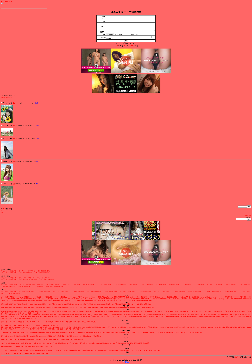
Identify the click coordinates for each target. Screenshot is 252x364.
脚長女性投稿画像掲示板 (74, 327)
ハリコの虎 (193, 299)
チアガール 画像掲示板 (7, 343)
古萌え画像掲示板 (12, 311)
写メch (17, 339)
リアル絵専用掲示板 (74, 314)
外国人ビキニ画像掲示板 (47, 279)
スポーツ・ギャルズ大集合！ (71, 343)
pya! (63, 300)
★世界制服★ (147, 304)
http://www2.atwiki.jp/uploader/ (197, 316)
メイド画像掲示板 (199, 284)
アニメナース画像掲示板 (194, 291)
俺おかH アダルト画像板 (137, 297)
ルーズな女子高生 (50, 304)
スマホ (130, 46)
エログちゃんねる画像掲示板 (134, 300)
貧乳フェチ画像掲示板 (7, 327)
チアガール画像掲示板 (146, 284)
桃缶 (81, 314)
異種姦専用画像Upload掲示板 (214, 316)
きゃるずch (30, 304)
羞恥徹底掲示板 (138, 343)
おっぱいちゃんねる (202, 299)
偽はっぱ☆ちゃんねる (106, 311)
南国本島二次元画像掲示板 (121, 311)
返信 (14, 103)
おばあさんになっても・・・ (71, 307)
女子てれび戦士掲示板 (146, 350)
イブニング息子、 (78, 297)
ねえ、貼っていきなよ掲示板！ (51, 299)
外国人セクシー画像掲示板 (26, 278)
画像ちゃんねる (213, 299)
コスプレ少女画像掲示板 (21, 343)
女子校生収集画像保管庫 (8, 304)
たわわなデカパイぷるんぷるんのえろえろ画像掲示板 (29, 327)
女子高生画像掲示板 (119, 304)
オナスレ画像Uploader (105, 314)
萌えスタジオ (171, 314)
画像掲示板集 (28, 354)
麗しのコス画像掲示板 (99, 343)
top (2, 212)
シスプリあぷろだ (228, 316)
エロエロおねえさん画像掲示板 (71, 284)
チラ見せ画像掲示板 (244, 284)
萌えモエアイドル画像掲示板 (9, 284)
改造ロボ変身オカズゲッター (41, 311)
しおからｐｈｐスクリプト (225, 299)
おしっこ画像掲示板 (120, 327)
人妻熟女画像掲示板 (6, 307)
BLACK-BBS (221, 297)
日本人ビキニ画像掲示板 (42, 272)
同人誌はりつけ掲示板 (72, 316)
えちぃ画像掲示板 (100, 299)
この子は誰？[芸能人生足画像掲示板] (117, 350)
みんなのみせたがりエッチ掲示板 (18, 300)
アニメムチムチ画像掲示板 (60, 291)
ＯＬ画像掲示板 (186, 284)
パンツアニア (187, 332)
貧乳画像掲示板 (230, 327)
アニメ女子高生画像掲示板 (128, 291)
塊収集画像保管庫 (88, 300)
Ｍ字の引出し (192, 327)
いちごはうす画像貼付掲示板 (37, 350)
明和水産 (248, 311)
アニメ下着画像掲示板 (77, 291)
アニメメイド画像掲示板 (13, 293)
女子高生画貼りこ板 (21, 304)
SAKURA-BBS (20, 350)
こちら (236, 357)
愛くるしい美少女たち (33, 336)
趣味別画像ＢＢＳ (18, 299)
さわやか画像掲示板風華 (23, 318)
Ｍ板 (48, 329)
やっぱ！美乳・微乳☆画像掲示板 (73, 329)
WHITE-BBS (156, 350)
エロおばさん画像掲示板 (87, 307)
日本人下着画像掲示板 (25, 272)
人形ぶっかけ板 (54, 311)
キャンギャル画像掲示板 (104, 284)
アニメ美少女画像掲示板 (110, 291)
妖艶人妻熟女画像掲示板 (53, 284)
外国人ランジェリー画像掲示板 (28, 279)
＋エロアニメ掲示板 (77, 311)
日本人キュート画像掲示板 (8, 271)
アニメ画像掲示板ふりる (225, 314)
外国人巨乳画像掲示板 (43, 278)
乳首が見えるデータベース (161, 311)
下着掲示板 (46, 325)
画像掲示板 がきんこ (112, 299)
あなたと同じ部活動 (58, 336)
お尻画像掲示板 (133, 284)
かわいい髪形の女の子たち (180, 327)
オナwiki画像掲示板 (34, 314)
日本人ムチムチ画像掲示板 (8, 272)
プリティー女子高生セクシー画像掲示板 (31, 284)
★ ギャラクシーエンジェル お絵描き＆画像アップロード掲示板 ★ (215, 311)
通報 (36, 103)
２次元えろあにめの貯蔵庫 (25, 311)
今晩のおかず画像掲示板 (55, 300)
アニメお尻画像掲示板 (178, 291)
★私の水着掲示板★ (6, 346)
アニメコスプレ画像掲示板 (162, 291)
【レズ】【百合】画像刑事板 (178, 311)
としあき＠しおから (239, 316)
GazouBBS (17, 297)
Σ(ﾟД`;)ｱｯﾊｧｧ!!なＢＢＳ (19, 346)
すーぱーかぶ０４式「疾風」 (209, 314)
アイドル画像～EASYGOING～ (73, 336)
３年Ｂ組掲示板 (138, 304)
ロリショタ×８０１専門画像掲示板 (167, 316)
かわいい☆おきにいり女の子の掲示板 (82, 304)
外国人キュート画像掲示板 (8, 278)
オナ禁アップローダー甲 (182, 314)
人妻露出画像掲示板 (6, 97)
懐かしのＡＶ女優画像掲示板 (54, 286)
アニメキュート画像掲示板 (8, 291)
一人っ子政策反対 (7, 299)
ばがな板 (38, 316)
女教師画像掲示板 (174, 284)
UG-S (23, 354)
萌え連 (51, 314)
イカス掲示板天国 (16, 354)
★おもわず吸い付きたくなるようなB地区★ (29, 325)
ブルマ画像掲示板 (38, 286)
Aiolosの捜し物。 (6, 354)
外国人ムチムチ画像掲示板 (8, 279)
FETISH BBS (235, 297)
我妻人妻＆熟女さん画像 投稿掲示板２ (24, 307)
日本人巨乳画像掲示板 (44, 271)
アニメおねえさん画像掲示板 (212, 291)
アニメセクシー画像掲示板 (26, 291)
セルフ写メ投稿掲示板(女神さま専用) (67, 339)
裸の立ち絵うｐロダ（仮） (159, 314)
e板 (52, 316)
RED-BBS (125, 299)
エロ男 (30, 300)
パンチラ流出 (198, 332)
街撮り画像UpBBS (53, 332)
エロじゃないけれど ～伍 (86, 316)
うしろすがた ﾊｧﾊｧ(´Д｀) (105, 332)
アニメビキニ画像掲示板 (94, 291)
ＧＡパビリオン (191, 311)
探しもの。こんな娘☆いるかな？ (207, 297)
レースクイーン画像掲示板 (215, 284)
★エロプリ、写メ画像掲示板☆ (47, 339)
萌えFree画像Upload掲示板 (90, 314)
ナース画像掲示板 (161, 284)
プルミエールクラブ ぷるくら (173, 299)
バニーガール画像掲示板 (8, 286)
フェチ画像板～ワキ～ (12, 329)
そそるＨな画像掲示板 (7, 297)
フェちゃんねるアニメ (22, 314)
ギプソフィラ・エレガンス (114, 316)
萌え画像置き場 (147, 300)
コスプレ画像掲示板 (88, 284)
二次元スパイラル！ (195, 314)
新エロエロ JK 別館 (39, 304)
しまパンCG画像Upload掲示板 (130, 314)
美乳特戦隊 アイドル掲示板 (53, 350)
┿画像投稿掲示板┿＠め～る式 (29, 339)
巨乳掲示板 (96, 327)
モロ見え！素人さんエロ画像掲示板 (85, 322)
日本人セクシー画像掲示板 (27, 271)
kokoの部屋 (131, 299)
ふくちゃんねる (95, 311)
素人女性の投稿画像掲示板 (241, 299)
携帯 (125, 46)
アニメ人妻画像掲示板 (144, 291)
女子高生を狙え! (63, 332)
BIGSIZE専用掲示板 (9, 314)
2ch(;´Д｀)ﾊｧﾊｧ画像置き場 (157, 299)
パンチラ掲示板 (168, 332)
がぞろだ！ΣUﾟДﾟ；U (113, 300)
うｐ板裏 (185, 316)
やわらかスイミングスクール (44, 346)
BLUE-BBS (123, 300)
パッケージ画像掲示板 (24, 286)
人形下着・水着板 (240, 311)
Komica (120, 299)
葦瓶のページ (186, 299)
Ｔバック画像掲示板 (120, 284)
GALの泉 (81, 339)
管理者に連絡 (247, 215)
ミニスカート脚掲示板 (26, 329)
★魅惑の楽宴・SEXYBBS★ (53, 297)
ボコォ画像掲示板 (46, 316)
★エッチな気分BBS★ (38, 297)
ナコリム (33, 318)
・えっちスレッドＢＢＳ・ (87, 299)
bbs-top (3, 210)
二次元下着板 (87, 311)
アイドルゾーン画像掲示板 (8, 350)
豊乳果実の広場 (27, 299)
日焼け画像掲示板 (230, 284)
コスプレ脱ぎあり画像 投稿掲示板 (123, 343)
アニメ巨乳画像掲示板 (43, 291)
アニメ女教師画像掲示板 (230, 291)
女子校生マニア (129, 304)
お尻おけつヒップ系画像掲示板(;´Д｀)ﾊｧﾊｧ (150, 327)
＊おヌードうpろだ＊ (145, 314)
